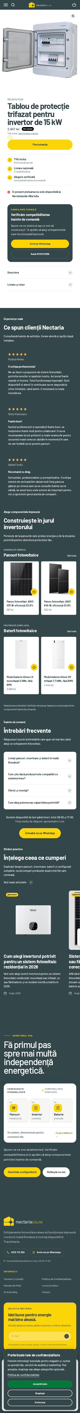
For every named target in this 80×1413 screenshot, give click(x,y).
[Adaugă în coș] (34, 591)
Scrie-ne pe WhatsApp (49, 1252)
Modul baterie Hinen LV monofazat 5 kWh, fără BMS (20, 680)
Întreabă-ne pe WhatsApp (40, 833)
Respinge (40, 1393)
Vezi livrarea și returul (28, 133)
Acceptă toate (40, 1384)
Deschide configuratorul (22, 1172)
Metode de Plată (12, 1285)
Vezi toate (71, 555)
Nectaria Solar (15, 99)
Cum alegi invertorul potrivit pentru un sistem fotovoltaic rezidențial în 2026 (30, 961)
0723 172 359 (18, 1252)
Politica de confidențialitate (23, 1374)
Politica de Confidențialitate (56, 1279)
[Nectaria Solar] (40, 1221)
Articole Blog (10, 1292)
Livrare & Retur (50, 1285)
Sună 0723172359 (40, 253)
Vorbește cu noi (56, 1172)
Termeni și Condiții (13, 1279)
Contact (46, 1292)
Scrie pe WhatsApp (40, 243)
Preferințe (40, 1402)
